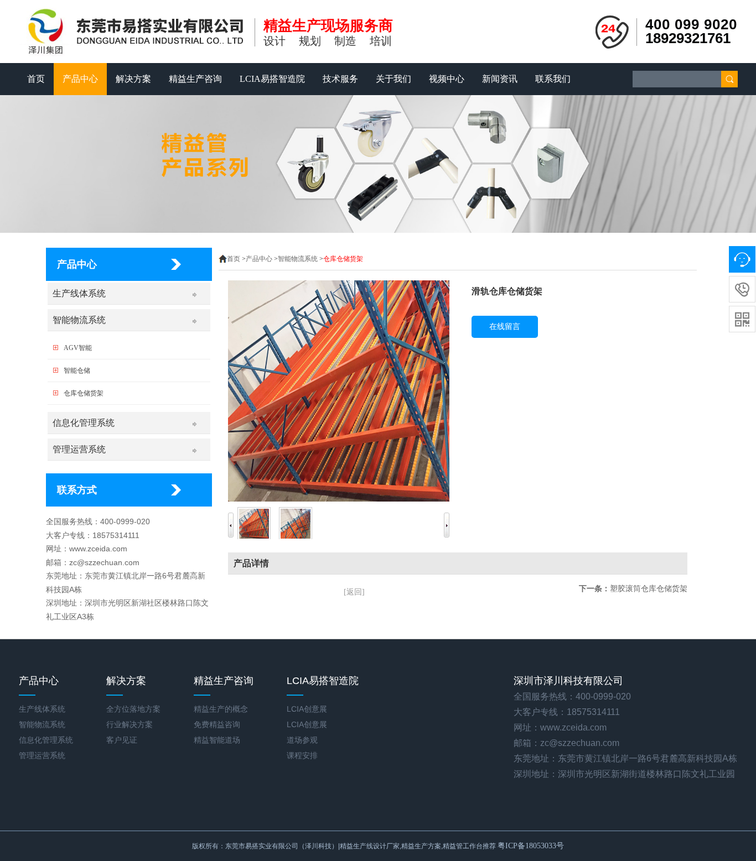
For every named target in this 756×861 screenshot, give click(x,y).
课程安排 (302, 755)
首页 (36, 79)
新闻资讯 (499, 79)
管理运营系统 (79, 449)
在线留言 (504, 326)
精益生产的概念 (221, 709)
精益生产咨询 (195, 79)
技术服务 (340, 79)
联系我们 (553, 79)
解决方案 (133, 79)
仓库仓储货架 (83, 393)
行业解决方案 (129, 724)
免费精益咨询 (217, 724)
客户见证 (121, 739)
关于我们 (393, 79)
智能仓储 (77, 370)
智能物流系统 (79, 320)
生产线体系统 (79, 293)
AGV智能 (78, 348)
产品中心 (80, 79)
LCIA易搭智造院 (272, 79)
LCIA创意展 (307, 709)
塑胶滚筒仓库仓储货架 (648, 588)
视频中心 (446, 79)
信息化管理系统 (84, 422)
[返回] (354, 592)
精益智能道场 (217, 739)
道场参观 (302, 739)
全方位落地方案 (133, 709)
